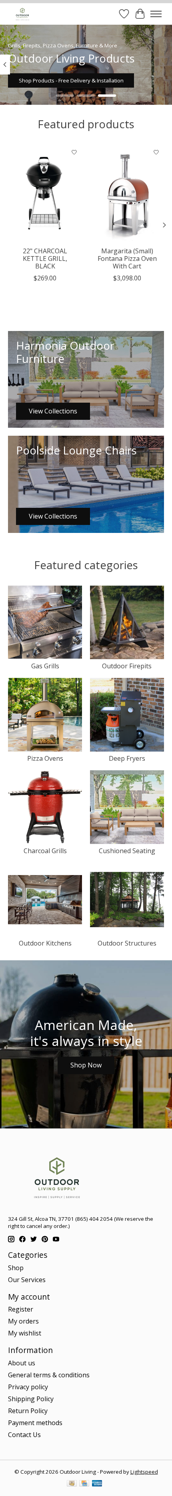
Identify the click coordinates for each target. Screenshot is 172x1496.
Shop (16, 1267)
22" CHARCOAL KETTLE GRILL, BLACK (45, 258)
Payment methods (35, 1422)
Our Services (27, 1279)
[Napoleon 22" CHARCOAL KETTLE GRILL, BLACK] (45, 194)
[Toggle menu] (156, 14)
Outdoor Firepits (127, 666)
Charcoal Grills (45, 850)
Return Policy (28, 1410)
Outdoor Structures (127, 943)
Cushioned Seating (127, 850)
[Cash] (72, 1484)
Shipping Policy (31, 1398)
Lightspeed (144, 1471)
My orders (23, 1321)
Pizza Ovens (45, 758)
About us (21, 1363)
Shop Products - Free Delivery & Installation (71, 80)
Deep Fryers (127, 758)
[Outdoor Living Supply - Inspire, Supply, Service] (22, 14)
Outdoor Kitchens (45, 943)
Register (20, 1309)
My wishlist (24, 1333)
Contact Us (24, 1434)
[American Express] (97, 1484)
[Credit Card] (84, 1484)
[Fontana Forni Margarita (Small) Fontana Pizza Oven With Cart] (127, 194)
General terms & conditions (49, 1375)
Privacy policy (28, 1386)
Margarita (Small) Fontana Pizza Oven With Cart (127, 258)
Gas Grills (45, 666)
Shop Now (86, 1065)
